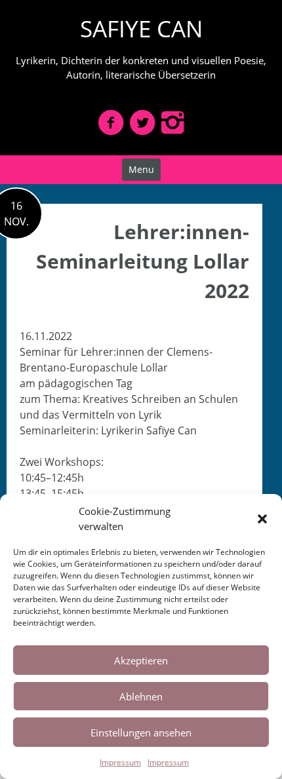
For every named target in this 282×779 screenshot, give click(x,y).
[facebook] (110, 122)
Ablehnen (141, 696)
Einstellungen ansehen (141, 732)
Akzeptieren (141, 660)
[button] (262, 518)
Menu (141, 169)
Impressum (120, 762)
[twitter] (142, 122)
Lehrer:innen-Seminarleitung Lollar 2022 (142, 261)
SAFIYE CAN (141, 28)
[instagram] (172, 122)
